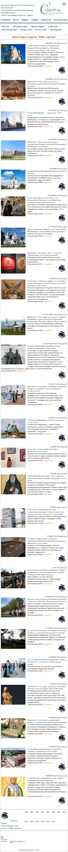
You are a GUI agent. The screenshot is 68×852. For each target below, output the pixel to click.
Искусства (41, 30)
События (53, 27)
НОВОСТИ (46, 20)
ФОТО (16, 20)
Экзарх (5, 27)
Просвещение (9, 30)
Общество (26, 30)
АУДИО (34, 20)
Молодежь (56, 30)
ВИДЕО (25, 20)
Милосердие (38, 27)
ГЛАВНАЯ (5, 20)
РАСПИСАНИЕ (60, 20)
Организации (20, 27)
